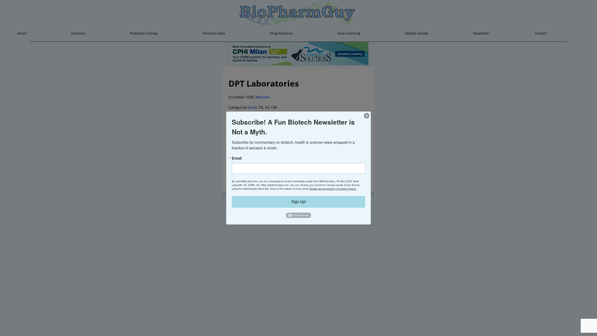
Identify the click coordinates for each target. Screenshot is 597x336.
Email (237, 158)
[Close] (366, 116)
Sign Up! (298, 202)
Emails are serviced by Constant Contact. (333, 188)
